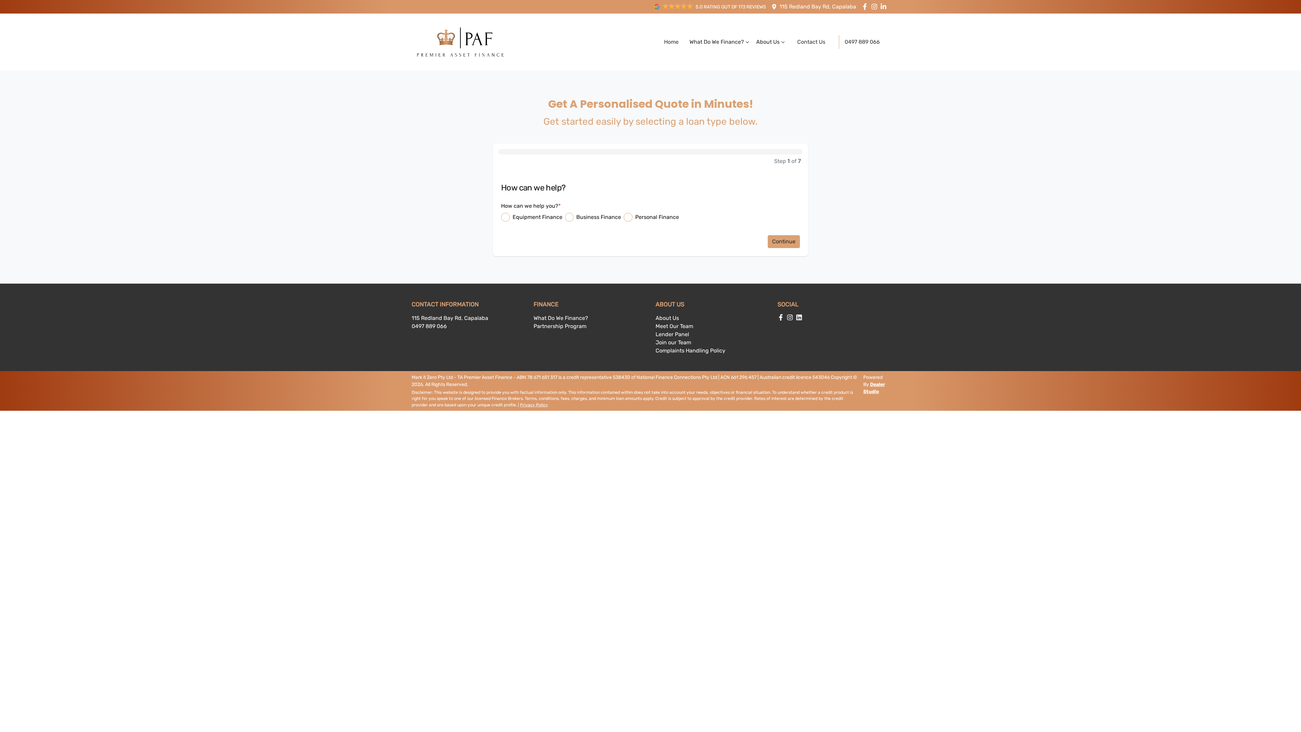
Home (671, 42)
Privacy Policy (534, 405)
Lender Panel (672, 334)
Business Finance (598, 217)
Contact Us (811, 42)
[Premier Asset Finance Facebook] (866, 6)
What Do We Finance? (716, 42)
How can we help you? (531, 206)
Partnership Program (560, 326)
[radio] (505, 217)
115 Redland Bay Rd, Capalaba (818, 6)
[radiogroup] (650, 217)
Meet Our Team (674, 326)
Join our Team (673, 342)
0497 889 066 (862, 42)
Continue (784, 241)
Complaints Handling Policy (690, 350)
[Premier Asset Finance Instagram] (875, 6)
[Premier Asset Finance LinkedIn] (884, 6)
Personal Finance (657, 217)
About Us (768, 42)
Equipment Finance (537, 217)
